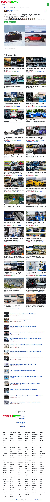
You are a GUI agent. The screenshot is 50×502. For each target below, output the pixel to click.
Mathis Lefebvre (31, 106)
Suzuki (40, 241)
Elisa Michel (30, 308)
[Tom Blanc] (9, 19)
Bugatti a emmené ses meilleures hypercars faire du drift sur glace (25, 402)
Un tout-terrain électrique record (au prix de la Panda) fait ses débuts (14, 256)
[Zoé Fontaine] (29, 19)
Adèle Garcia (9, 89)
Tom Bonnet (14, 327)
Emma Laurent (14, 347)
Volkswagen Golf (29, 141)
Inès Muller (14, 334)
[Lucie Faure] (21, 19)
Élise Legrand (31, 175)
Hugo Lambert (14, 365)
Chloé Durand (31, 89)
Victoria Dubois (15, 403)
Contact (23, 426)
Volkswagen (19, 140)
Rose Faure (8, 275)
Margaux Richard (9, 157)
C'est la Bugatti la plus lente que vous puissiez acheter (22, 370)
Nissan (40, 207)
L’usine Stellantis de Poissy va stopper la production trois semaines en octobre (12, 290)
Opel (19, 157)
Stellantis (19, 241)
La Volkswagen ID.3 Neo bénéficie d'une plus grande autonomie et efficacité (13, 139)
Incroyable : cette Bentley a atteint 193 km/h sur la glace (13, 305)
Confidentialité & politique (21, 423)
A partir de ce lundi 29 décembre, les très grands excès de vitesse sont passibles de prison (35, 224)
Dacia (18, 191)
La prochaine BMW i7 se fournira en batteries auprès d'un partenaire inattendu (36, 274)
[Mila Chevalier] (15, 19)
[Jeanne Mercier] (23, 19)
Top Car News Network (15, 499)
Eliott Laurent (31, 207)
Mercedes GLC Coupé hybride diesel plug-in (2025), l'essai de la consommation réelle (13, 174)
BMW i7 (44, 275)
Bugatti (6, 22)
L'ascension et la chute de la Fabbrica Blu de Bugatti (12, 104)
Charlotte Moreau (31, 275)
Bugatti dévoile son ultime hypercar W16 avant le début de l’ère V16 (25, 351)
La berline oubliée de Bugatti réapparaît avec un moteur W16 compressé (26, 395)
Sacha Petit (30, 291)
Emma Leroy (14, 359)
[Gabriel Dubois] (35, 19)
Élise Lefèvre (9, 140)
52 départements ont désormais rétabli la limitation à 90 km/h (13, 205)
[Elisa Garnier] (19, 19)
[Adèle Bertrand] (17, 19)
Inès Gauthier (31, 259)
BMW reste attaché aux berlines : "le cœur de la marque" (36, 189)
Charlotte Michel (10, 122)
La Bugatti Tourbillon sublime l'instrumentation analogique (23, 389)
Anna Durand (9, 291)
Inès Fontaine (9, 191)
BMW (41, 191)
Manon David (9, 71)
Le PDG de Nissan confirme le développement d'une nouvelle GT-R (36, 205)
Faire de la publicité (22, 419)
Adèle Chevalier (31, 140)
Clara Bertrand (31, 191)
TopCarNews (38, 499)
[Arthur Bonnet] (33, 19)
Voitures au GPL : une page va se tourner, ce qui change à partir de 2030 (35, 156)
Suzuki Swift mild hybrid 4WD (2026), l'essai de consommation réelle (35, 240)
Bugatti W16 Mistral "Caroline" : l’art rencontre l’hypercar (23, 364)
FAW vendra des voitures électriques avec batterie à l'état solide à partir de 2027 (35, 257)
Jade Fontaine (9, 225)
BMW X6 (39, 291)
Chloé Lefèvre (31, 157)
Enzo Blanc (14, 390)
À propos (23, 416)
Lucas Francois (9, 241)
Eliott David (8, 308)
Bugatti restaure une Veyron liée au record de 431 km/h (22, 313)
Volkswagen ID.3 (7, 141)
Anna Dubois (10, 10)
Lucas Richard (9, 106)
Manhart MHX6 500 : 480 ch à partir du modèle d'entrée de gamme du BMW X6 (35, 290)
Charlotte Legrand (15, 315)
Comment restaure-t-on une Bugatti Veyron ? (20, 320)
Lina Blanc (14, 397)
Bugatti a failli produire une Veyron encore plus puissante (23, 326)
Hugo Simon (30, 71)
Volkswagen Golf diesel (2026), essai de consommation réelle (34, 138)
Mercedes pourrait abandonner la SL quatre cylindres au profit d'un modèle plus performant (35, 306)
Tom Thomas (14, 384)
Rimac (40, 89)
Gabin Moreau (31, 241)
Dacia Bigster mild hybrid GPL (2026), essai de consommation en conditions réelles (13, 190)
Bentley (19, 225)
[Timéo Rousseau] (27, 19)
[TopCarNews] (4, 8)
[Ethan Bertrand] (25, 19)
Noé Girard (14, 378)
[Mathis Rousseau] (13, 19)
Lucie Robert (30, 122)
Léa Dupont (14, 321)
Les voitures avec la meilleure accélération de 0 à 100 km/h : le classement (13, 274)
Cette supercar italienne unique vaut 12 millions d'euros (36, 173)
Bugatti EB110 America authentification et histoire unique (35, 120)
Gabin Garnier (9, 259)
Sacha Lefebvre (9, 175)
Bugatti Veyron (12, 22)
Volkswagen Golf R (36, 141)
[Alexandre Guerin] (31, 19)
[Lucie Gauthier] (11, 19)
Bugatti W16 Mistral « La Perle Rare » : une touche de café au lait (25, 383)
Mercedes (20, 175)
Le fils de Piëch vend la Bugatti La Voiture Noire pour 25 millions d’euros (26, 358)
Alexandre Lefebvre (10, 207)
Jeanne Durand (31, 225)
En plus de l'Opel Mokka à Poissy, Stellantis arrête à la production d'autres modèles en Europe (13, 156)
